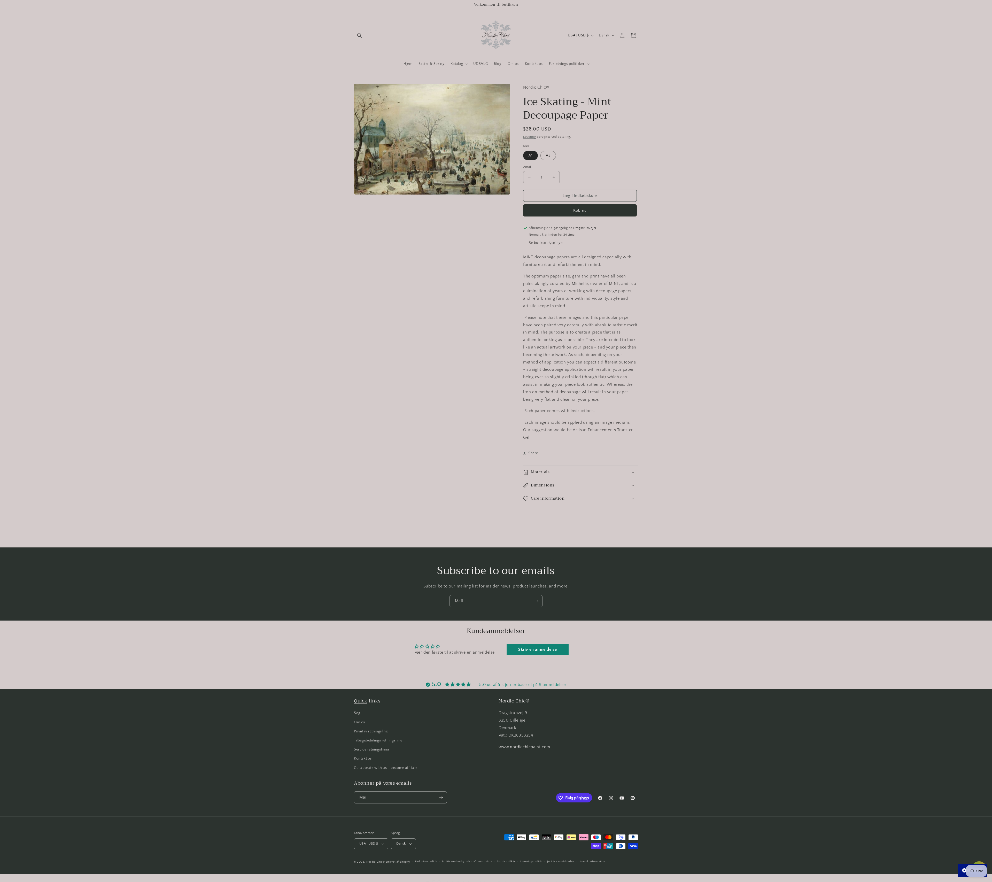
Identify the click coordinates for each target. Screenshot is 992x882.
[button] (359, 35)
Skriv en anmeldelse (537, 649)
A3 (548, 155)
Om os (359, 722)
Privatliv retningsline (371, 731)
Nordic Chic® (375, 861)
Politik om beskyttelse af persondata (467, 861)
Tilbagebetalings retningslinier (379, 740)
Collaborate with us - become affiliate (385, 768)
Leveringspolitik (531, 861)
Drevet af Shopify (398, 861)
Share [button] (533, 453)
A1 (530, 155)
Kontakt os (363, 758)
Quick (360, 701)
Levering (529, 136)
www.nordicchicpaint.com (524, 747)
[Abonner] (536, 601)
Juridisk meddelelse (560, 861)
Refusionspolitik (426, 861)
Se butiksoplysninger (546, 243)
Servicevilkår (506, 861)
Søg (357, 713)
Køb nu (580, 210)
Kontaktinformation (592, 861)
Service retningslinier (371, 749)
